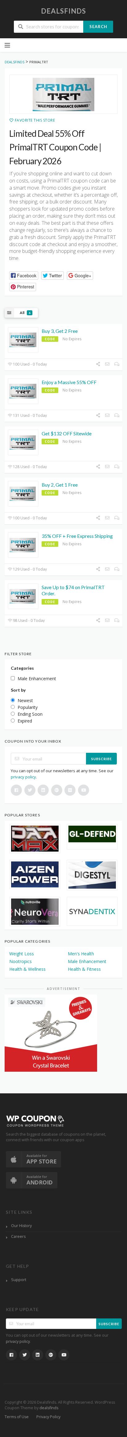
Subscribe (101, 759)
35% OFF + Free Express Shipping (77, 536)
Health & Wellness (27, 969)
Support (18, 1279)
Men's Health (81, 954)
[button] (23, 275)
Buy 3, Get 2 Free (60, 331)
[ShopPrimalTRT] (63, 94)
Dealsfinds (63, 11)
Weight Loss (21, 954)
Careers (18, 1236)
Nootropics (20, 961)
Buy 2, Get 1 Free (60, 485)
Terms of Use (17, 1416)
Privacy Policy (48, 1416)
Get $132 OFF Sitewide (67, 433)
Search (98, 26)
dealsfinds (48, 1407)
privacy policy (23, 777)
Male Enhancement (87, 961)
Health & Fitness (84, 969)
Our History (21, 1225)
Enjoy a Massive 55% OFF (69, 382)
